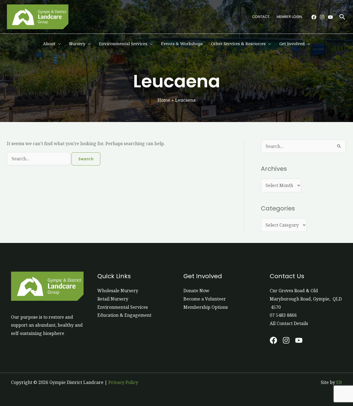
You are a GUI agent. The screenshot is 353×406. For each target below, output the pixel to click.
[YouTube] (330, 17)
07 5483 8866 (283, 315)
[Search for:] (39, 159)
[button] (342, 17)
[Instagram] (322, 17)
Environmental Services (122, 307)
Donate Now (196, 291)
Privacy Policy (123, 382)
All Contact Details (289, 323)
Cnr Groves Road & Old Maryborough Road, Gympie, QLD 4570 (306, 299)
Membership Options (205, 307)
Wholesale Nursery (117, 291)
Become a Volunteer (204, 299)
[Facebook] (313, 17)
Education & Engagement (124, 315)
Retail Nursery (112, 299)
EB (339, 382)
